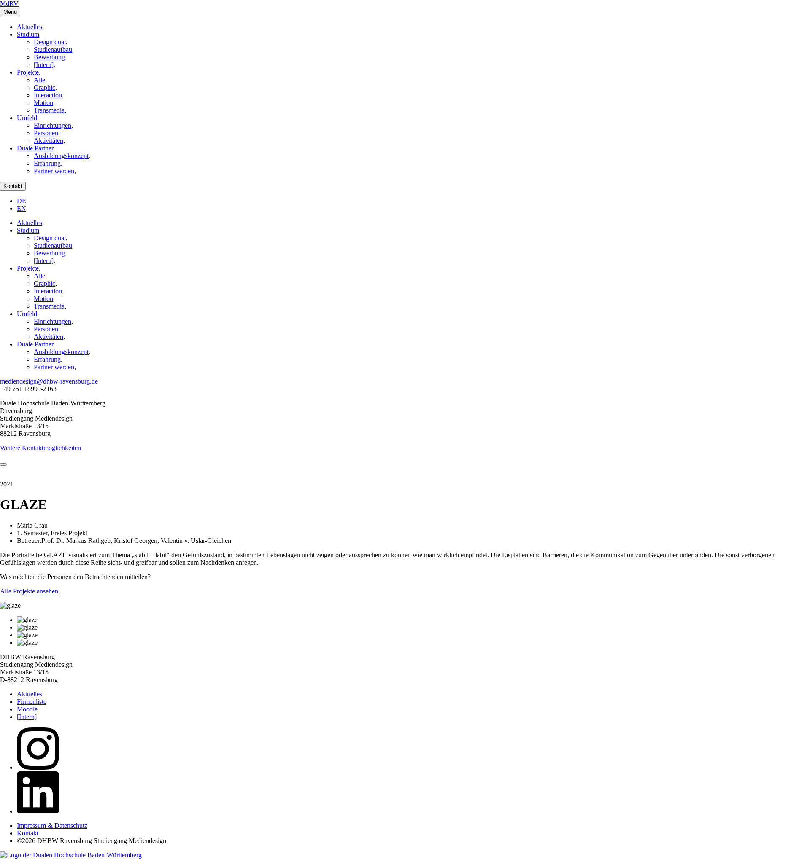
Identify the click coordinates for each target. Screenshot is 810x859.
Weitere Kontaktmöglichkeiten (40, 447)
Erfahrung (47, 163)
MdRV (9, 3)
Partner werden (54, 170)
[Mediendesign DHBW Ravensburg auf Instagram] (38, 767)
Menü (10, 12)
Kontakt (12, 186)
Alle (39, 79)
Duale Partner (35, 148)
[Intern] (44, 64)
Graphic (44, 87)
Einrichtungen (52, 125)
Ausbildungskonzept (61, 155)
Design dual (50, 42)
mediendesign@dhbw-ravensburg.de (49, 381)
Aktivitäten (48, 140)
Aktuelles (29, 26)
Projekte (28, 72)
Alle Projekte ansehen (29, 591)
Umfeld (27, 117)
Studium (28, 34)
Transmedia (49, 110)
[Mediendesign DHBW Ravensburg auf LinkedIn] (38, 811)
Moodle (27, 709)
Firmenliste (31, 701)
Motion (43, 102)
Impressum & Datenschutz (52, 825)
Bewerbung (49, 57)
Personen (46, 133)
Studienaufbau (53, 49)
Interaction (48, 95)
